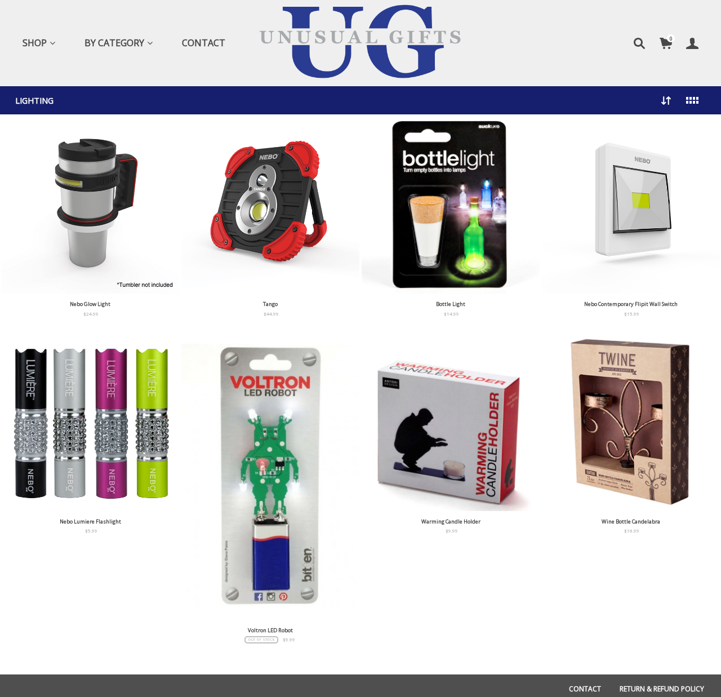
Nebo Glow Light (90, 304)
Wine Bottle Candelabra (631, 521)
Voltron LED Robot (270, 630)
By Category (114, 43)
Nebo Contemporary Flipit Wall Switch (631, 304)
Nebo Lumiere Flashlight (90, 521)
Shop (35, 43)
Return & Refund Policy (662, 689)
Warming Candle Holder (450, 521)
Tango (270, 304)
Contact (203, 43)
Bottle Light (450, 304)
